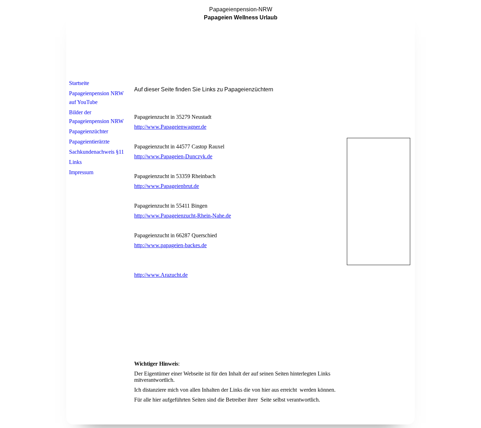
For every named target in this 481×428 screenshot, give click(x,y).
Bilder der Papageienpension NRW (96, 116)
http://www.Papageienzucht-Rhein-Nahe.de (182, 216)
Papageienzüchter (88, 131)
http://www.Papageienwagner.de (170, 127)
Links (75, 162)
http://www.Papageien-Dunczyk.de (173, 156)
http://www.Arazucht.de (161, 275)
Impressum (81, 172)
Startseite (79, 83)
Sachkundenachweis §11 (96, 152)
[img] (240, 40)
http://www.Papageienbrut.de (166, 186)
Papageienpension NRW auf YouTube (96, 97)
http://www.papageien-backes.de (170, 245)
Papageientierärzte (89, 142)
